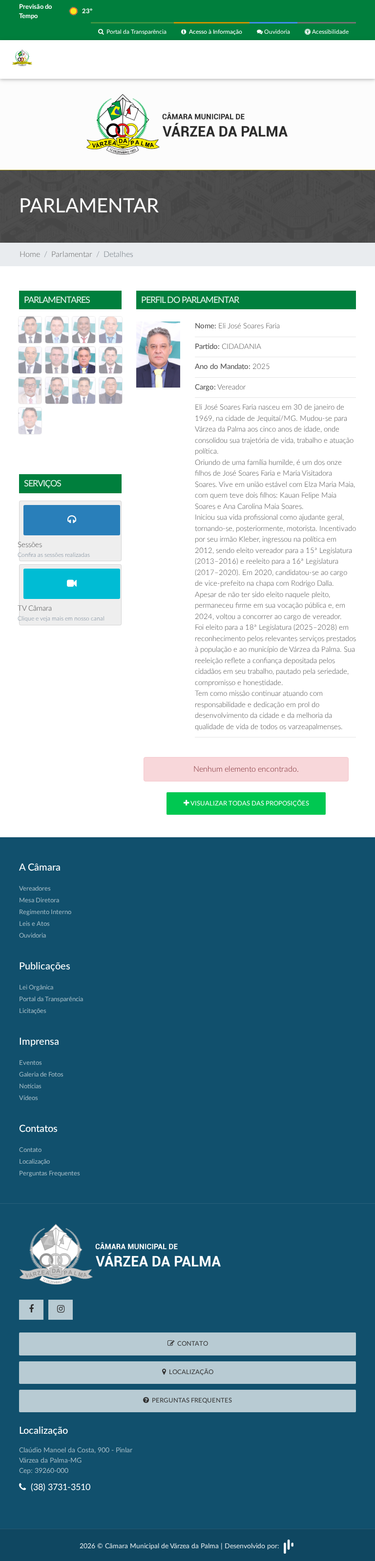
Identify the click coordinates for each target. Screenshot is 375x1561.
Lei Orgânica (36, 988)
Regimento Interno (45, 912)
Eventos (30, 1063)
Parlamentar (71, 254)
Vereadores (35, 889)
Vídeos (28, 1098)
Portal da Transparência (135, 32)
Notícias (30, 1086)
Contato (30, 1150)
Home (30, 254)
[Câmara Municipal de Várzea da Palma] (187, 123)
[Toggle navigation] (343, 59)
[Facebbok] (31, 1310)
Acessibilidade (330, 32)
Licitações (32, 1011)
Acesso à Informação (214, 32)
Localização (34, 1162)
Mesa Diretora (39, 900)
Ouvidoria (276, 32)
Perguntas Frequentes (49, 1174)
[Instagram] (60, 1310)
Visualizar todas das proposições (249, 804)
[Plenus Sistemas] (288, 1546)
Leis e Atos (34, 924)
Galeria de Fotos (41, 1075)
